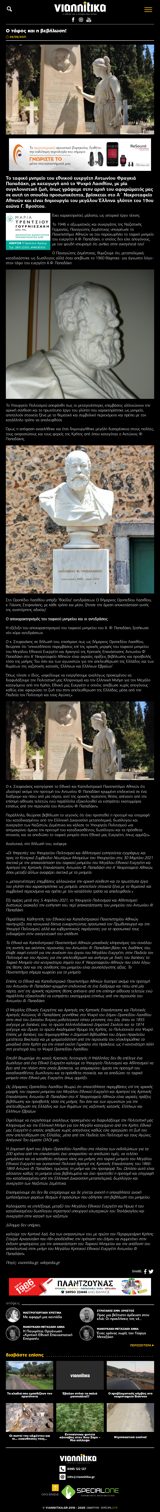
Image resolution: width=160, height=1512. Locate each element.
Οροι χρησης (50, 1494)
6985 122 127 (76, 1468)
